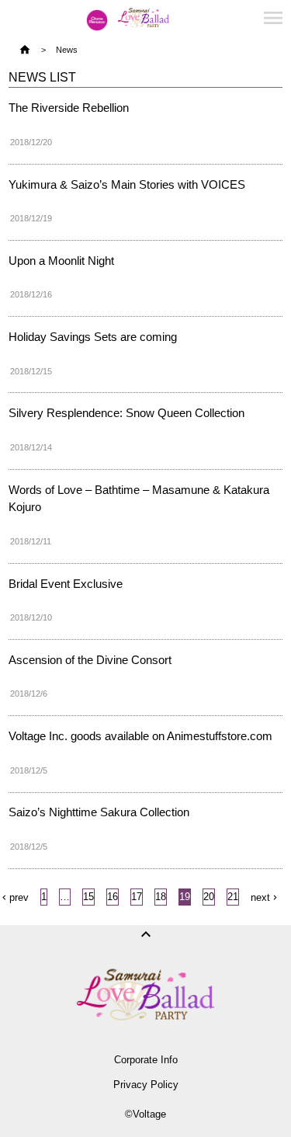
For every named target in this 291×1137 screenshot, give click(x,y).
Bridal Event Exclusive (66, 583)
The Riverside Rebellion (69, 107)
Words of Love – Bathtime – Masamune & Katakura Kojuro (139, 498)
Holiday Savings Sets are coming (93, 336)
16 (112, 896)
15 (88, 896)
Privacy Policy (145, 1084)
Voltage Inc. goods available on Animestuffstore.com (140, 735)
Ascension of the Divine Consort (90, 659)
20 (208, 896)
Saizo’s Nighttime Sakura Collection (99, 812)
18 (160, 896)
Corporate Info (146, 1060)
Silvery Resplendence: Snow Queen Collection (126, 412)
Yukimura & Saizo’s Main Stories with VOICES (127, 184)
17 (136, 896)
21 (232, 896)
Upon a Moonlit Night (61, 260)
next (260, 897)
